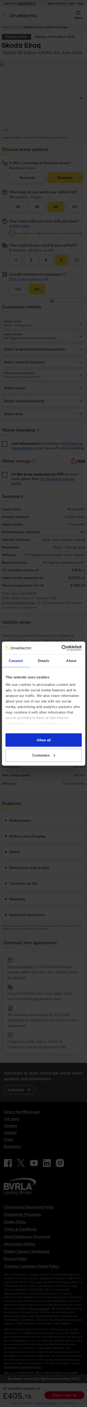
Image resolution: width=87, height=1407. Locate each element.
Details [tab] (43, 661)
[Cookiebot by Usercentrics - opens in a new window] (62, 648)
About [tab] (71, 661)
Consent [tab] (16, 661)
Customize (41, 755)
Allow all (44, 740)
